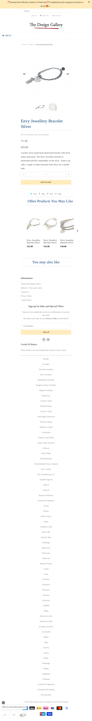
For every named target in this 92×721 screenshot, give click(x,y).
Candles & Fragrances (46, 501)
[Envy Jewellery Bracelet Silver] (46, 74)
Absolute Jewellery (46, 369)
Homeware (46, 396)
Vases (46, 574)
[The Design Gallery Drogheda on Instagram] (48, 339)
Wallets (46, 669)
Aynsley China (46, 401)
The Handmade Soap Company (46, 464)
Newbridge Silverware (46, 417)
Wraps (46, 658)
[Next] (67, 74)
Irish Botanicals (46, 459)
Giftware (46, 448)
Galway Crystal (46, 411)
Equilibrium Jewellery (46, 380)
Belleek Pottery (46, 406)
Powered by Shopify (60, 702)
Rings (46, 611)
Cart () (45, 16)
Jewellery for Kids (46, 627)
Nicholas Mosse (46, 422)
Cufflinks (46, 606)
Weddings (46, 543)
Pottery (46, 511)
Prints (46, 522)
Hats (46, 642)
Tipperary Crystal (46, 427)
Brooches (46, 600)
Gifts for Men (46, 537)
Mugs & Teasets (46, 564)
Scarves (46, 648)
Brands (46, 359)
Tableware (46, 558)
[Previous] (24, 74)
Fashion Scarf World (46, 438)
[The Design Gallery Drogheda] (46, 25)
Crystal (46, 506)
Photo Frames (46, 516)
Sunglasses (46, 674)
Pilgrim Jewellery (46, 390)
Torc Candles (46, 469)
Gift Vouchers (46, 695)
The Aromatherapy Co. (46, 474)
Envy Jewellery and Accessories (35, 134)
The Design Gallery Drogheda (41, 702)
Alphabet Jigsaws (46, 480)
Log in (34, 16)
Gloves (46, 653)
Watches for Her (46, 616)
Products (31, 44)
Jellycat (46, 485)
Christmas (46, 679)
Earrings (46, 595)
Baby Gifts (46, 532)
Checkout (56, 16)
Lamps (46, 569)
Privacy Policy (26, 296)
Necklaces (46, 585)
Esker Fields (46, 453)
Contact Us (25, 292)
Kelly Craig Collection (46, 443)
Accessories (46, 432)
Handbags (46, 663)
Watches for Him (46, 621)
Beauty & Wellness (46, 495)
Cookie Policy (26, 300)
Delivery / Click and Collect (31, 288)
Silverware (46, 553)
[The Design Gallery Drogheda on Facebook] (43, 339)
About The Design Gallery (31, 284)
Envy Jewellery (46, 375)
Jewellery (46, 364)
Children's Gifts (46, 527)
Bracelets (46, 590)
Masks (46, 637)
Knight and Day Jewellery (46, 385)
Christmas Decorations (46, 690)
